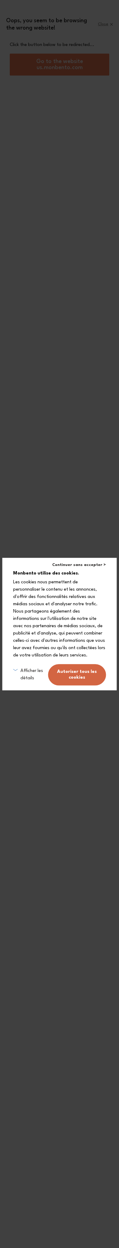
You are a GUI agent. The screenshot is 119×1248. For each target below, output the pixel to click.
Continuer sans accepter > (79, 565)
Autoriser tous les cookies (77, 675)
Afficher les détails (31, 675)
